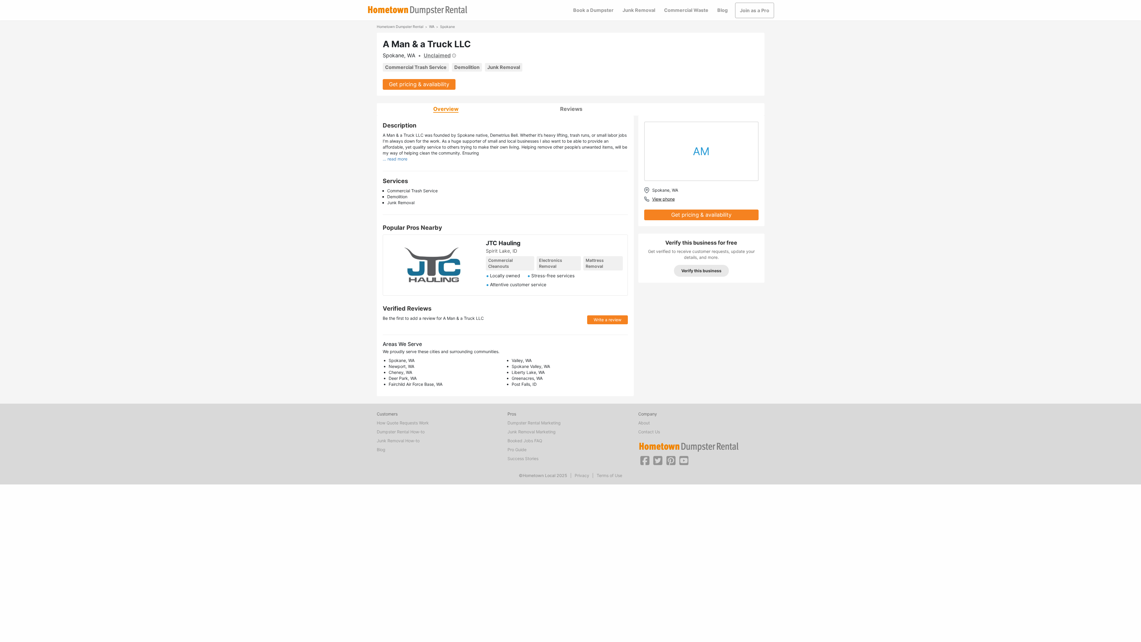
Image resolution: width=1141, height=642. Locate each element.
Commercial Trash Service (416, 67)
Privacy (582, 475)
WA (431, 26)
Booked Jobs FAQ (525, 440)
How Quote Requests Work (403, 422)
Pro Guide (517, 449)
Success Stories (523, 458)
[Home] (417, 10)
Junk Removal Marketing (532, 431)
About (644, 422)
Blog (722, 10)
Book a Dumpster (593, 10)
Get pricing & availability (419, 84)
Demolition (467, 67)
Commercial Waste (686, 10)
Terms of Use (609, 475)
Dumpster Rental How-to (401, 431)
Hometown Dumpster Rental (400, 26)
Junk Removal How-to (398, 440)
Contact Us (649, 431)
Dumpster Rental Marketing (534, 422)
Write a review (607, 319)
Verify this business (701, 270)
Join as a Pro (754, 10)
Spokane (447, 26)
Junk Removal (638, 10)
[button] (645, 460)
